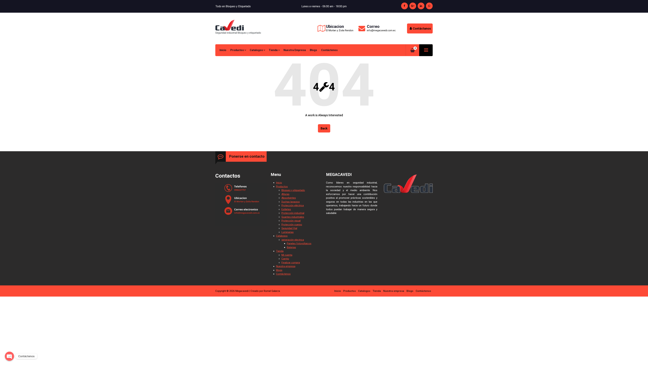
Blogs (313, 50)
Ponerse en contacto (247, 156)
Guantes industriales (292, 216)
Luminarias (287, 232)
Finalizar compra (290, 262)
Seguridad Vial (289, 228)
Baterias (291, 247)
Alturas (285, 194)
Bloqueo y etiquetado (293, 190)
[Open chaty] (9, 356)
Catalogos (256, 50)
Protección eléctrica (292, 205)
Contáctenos (329, 50)
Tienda (273, 50)
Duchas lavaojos (290, 201)
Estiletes (286, 209)
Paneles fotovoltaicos (299, 243)
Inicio (223, 50)
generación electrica (292, 239)
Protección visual (291, 220)
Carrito (285, 258)
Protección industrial (292, 213)
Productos (237, 50)
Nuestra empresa (295, 50)
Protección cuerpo (291, 224)
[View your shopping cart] (412, 50)
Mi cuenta (286, 255)
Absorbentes (288, 197)
